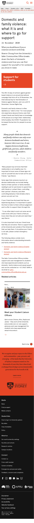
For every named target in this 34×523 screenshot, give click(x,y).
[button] (27, 3)
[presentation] (17, 309)
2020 (22, 8)
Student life (15, 8)
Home (2, 8)
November (28, 8)
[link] (17, 404)
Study (7, 8)
